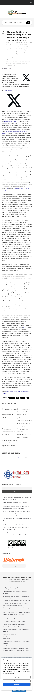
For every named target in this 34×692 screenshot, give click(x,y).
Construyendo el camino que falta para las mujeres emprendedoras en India (9, 443)
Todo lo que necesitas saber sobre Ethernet (14, 532)
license (24, 548)
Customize (16, 677)
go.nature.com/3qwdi (10, 121)
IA (17, 397)
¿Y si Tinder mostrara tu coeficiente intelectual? (14, 653)
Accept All (16, 684)
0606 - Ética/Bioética (22, 43)
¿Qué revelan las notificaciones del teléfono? (14, 534)
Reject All (16, 681)
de (7, 188)
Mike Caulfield (8, 90)
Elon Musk (12, 397)
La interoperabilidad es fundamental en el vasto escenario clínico (24, 411)
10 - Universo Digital (12, 51)
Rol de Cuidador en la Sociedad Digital (12, 627)
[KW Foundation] (17, 12)
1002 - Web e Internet (26, 51)
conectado (18, 458)
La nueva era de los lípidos (9, 634)
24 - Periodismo (15, 59)
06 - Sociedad (11, 43)
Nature (23, 397)
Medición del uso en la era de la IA (11, 646)
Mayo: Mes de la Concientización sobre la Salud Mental (8, 431)
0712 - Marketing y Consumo (23, 49)
